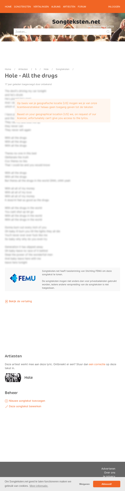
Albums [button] (56, 6)
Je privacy (108, 476)
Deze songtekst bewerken (24, 406)
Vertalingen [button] (41, 6)
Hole (46, 69)
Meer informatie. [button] (39, 486)
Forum (82, 6)
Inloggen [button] (114, 6)
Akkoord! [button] (107, 484)
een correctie (97, 364)
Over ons (109, 472)
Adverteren (108, 468)
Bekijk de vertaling (20, 301)
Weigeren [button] (84, 484)
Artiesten (23, 69)
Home (8, 6)
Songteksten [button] (22, 6)
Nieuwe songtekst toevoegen (26, 400)
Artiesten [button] (69, 6)
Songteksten (62, 69)
